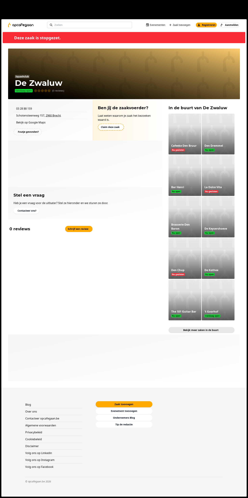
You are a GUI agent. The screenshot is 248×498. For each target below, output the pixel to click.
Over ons (31, 411)
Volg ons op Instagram (39, 460)
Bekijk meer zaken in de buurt (200, 330)
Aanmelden (231, 24)
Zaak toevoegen (181, 24)
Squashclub (22, 76)
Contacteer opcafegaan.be (42, 418)
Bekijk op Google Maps (31, 122)
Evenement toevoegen (124, 411)
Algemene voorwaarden (40, 425)
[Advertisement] (125, 10)
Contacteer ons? (27, 210)
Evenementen (157, 24)
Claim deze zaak (110, 127)
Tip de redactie (124, 424)
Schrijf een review (78, 228)
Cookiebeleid (33, 439)
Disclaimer (32, 446)
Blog (28, 404)
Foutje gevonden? (28, 131)
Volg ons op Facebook (39, 467)
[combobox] (89, 25)
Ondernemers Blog (124, 417)
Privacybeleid (33, 432)
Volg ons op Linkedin (38, 453)
